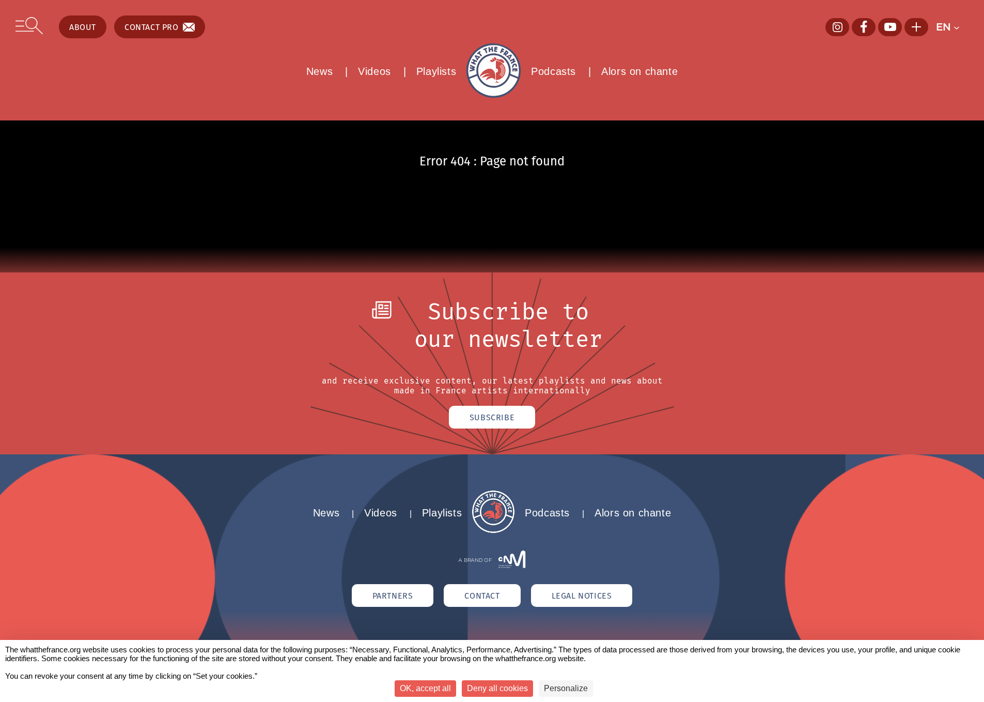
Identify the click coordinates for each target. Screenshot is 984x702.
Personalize (566, 688)
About (82, 27)
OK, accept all (425, 688)
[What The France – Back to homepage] (493, 530)
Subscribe (492, 417)
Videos (374, 71)
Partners (392, 595)
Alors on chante (639, 71)
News (319, 71)
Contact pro (151, 27)
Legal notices (582, 595)
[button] (952, 27)
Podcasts (553, 71)
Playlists (436, 71)
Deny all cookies (497, 688)
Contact (481, 595)
